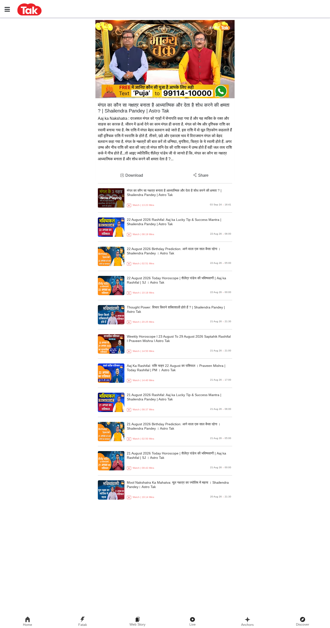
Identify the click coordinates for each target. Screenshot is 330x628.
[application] (165, 59)
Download (134, 175)
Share (203, 175)
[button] (29, 9)
